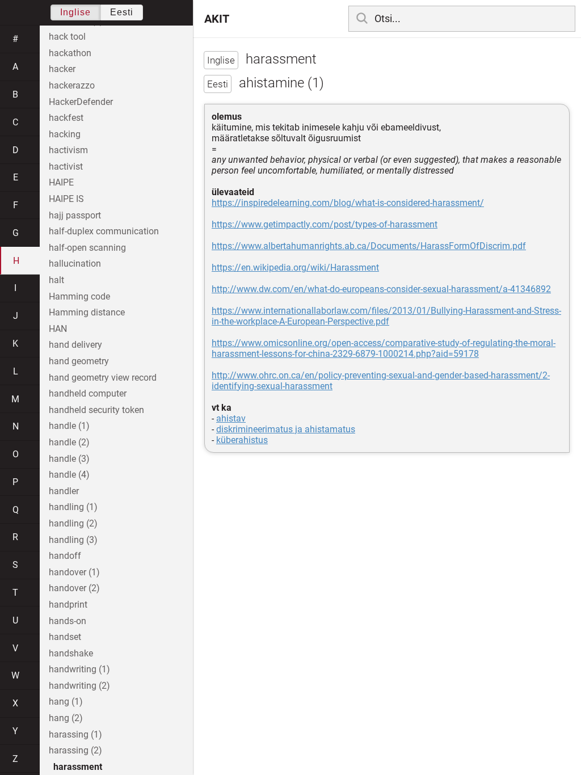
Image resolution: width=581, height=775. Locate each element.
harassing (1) (75, 734)
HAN (58, 328)
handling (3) (73, 539)
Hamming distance (87, 312)
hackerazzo (72, 85)
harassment (77, 766)
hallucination (75, 263)
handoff (65, 555)
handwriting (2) (79, 685)
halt (56, 280)
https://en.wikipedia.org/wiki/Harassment (295, 267)
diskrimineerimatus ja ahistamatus (285, 429)
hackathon (70, 53)
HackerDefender (81, 101)
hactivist (66, 166)
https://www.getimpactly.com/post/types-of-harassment (324, 224)
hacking (65, 134)
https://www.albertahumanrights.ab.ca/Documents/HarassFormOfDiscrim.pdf (369, 246)
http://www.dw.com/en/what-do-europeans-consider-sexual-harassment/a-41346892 (381, 289)
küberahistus (242, 440)
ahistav (231, 418)
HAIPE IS (66, 198)
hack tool (67, 36)
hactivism (68, 150)
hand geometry (79, 361)
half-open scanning (87, 247)
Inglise (75, 12)
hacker (62, 69)
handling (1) (73, 507)
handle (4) (69, 474)
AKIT (216, 19)
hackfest (66, 117)
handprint (68, 604)
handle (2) (69, 442)
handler (64, 491)
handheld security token (96, 410)
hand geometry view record (103, 377)
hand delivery (75, 344)
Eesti (121, 12)
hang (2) (66, 718)
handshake (71, 653)
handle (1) (69, 425)
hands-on (67, 621)
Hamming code (79, 296)
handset (65, 636)
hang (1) (66, 701)
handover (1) (74, 572)
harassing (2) (75, 750)
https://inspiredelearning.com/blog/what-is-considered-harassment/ (348, 202)
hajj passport (75, 215)
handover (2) (74, 588)
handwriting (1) (79, 669)
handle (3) (69, 458)
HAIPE (61, 182)
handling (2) (73, 523)
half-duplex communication (104, 231)
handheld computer (88, 393)
